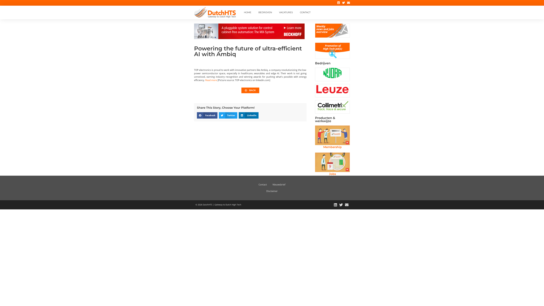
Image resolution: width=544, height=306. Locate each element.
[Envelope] (348, 2)
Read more (211, 80)
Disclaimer (272, 191)
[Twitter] (343, 2)
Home (247, 12)
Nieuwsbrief (279, 184)
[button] (207, 115)
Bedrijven (265, 12)
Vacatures (286, 12)
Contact (305, 12)
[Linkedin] (338, 2)
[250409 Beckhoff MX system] (249, 38)
